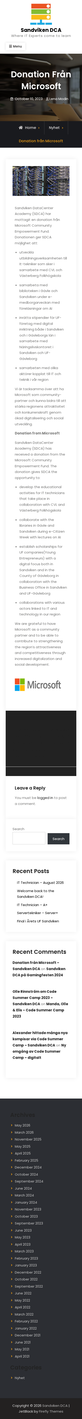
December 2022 (28, 1272)
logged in (45, 797)
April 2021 (22, 1356)
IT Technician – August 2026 (40, 882)
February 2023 (26, 1258)
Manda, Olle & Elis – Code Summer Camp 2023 (40, 1010)
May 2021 (22, 1349)
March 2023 (24, 1251)
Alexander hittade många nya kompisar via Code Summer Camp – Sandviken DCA (40, 1039)
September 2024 (29, 1181)
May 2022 (22, 1300)
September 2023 (29, 1223)
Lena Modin (58, 98)
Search (18, 828)
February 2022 (26, 1321)
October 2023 (26, 1216)
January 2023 (26, 1265)
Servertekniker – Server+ (37, 912)
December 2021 (28, 1335)
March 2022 (24, 1314)
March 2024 (24, 1195)
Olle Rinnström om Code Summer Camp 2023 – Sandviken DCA (34, 997)
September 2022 (29, 1286)
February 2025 (26, 1160)
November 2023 (28, 1209)
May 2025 (23, 1146)
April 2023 (23, 1244)
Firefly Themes (51, 1411)
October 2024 (26, 1174)
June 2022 (23, 1293)
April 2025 (23, 1153)
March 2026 (24, 1132)
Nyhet (54, 127)
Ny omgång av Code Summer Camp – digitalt (39, 1051)
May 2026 (22, 1125)
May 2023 (22, 1237)
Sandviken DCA (41, 30)
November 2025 (28, 1139)
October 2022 (26, 1279)
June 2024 (23, 1188)
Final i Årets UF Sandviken (38, 921)
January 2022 (26, 1328)
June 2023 (23, 1230)
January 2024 (26, 1202)
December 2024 (28, 1167)
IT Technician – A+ (32, 904)
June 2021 (23, 1342)
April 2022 (22, 1307)
